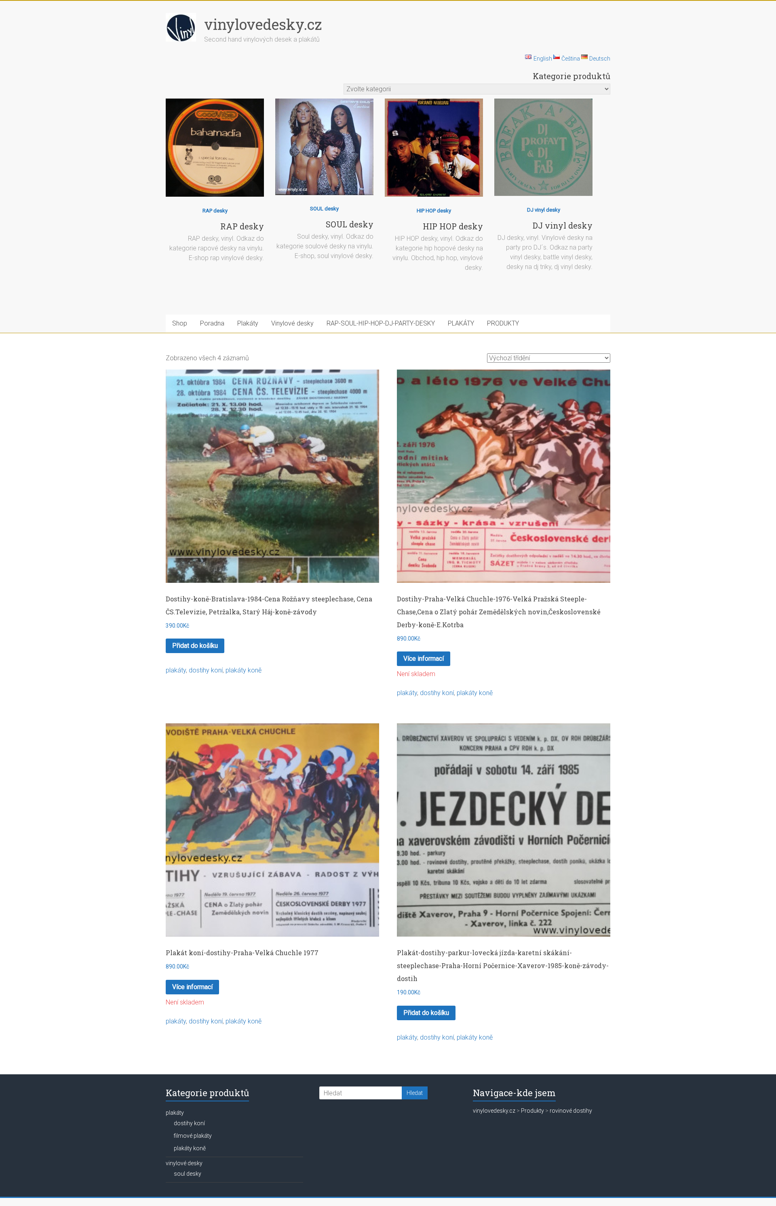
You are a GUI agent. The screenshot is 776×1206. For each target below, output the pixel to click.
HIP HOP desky (434, 211)
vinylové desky (184, 1163)
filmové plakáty (193, 1135)
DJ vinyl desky (543, 210)
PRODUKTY (503, 323)
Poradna (212, 323)
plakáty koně (243, 670)
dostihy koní (206, 670)
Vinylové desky (292, 323)
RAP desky (215, 211)
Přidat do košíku (195, 645)
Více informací (423, 658)
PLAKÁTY (461, 323)
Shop (179, 323)
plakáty (176, 670)
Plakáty (247, 323)
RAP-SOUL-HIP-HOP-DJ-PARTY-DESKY (381, 323)
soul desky (187, 1173)
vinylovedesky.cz (263, 24)
